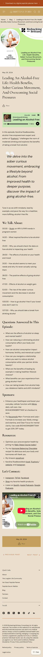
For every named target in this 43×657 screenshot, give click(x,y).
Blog (10, 20)
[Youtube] (18, 613)
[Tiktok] (28, 613)
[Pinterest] (23, 613)
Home (3, 20)
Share (8, 106)
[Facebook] (8, 613)
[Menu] (4, 11)
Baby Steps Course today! (25, 445)
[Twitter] (13, 613)
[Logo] (20, 11)
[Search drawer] (35, 11)
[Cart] (39, 11)
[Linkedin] (33, 613)
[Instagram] (3, 613)
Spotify (16, 485)
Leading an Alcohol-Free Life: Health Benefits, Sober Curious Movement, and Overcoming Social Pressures (21, 22)
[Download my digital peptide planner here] (21, 3)
